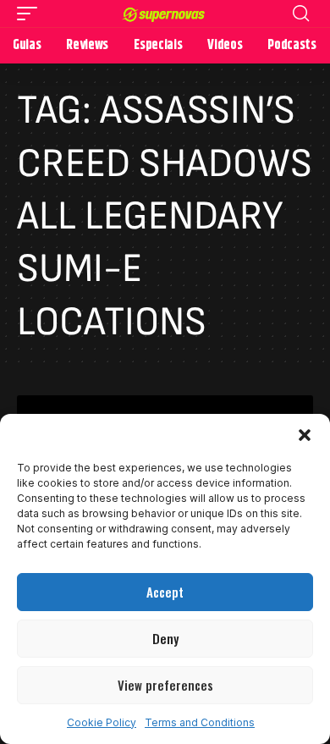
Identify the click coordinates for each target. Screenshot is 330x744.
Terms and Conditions (200, 722)
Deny (165, 638)
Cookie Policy (101, 722)
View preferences (165, 684)
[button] (304, 435)
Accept (165, 591)
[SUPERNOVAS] (165, 14)
